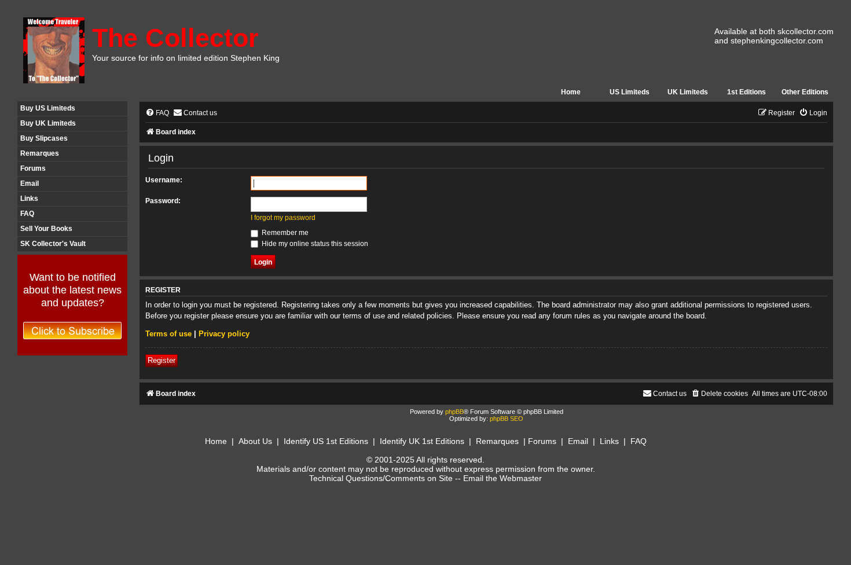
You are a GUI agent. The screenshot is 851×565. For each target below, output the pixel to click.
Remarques (39, 153)
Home (571, 92)
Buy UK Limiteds (48, 123)
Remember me (284, 233)
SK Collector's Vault (53, 244)
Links (29, 199)
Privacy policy (224, 333)
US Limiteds (630, 92)
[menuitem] (157, 113)
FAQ (27, 214)
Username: (163, 180)
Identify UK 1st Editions (422, 441)
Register (161, 360)
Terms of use (168, 333)
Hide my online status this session (314, 244)
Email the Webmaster (502, 478)
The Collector (175, 38)
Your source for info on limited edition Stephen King (186, 58)
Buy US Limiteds (47, 108)
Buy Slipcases (44, 138)
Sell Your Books (46, 229)
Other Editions (805, 92)
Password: (163, 201)
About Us (255, 441)
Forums (33, 168)
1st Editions (746, 92)
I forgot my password (283, 218)
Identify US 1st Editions (326, 441)
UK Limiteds (687, 92)
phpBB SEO (506, 418)
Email (29, 183)
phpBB (454, 411)
